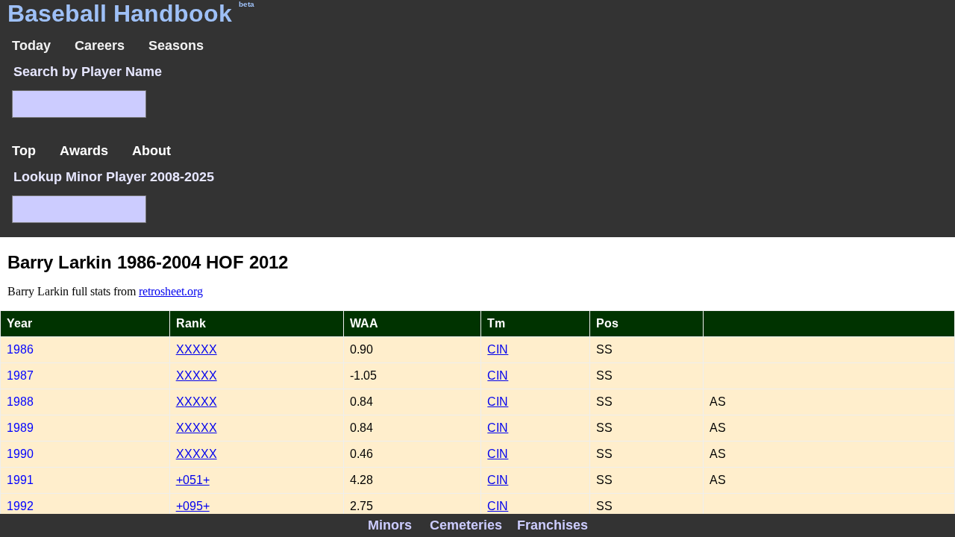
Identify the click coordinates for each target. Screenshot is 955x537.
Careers (100, 45)
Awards (84, 150)
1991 (20, 480)
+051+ (193, 480)
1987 (20, 375)
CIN (497, 349)
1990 (20, 454)
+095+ (193, 506)
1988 (20, 401)
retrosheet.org (171, 291)
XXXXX (196, 349)
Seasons (176, 45)
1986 (20, 349)
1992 (20, 506)
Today (31, 45)
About (151, 150)
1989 (20, 427)
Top (24, 150)
